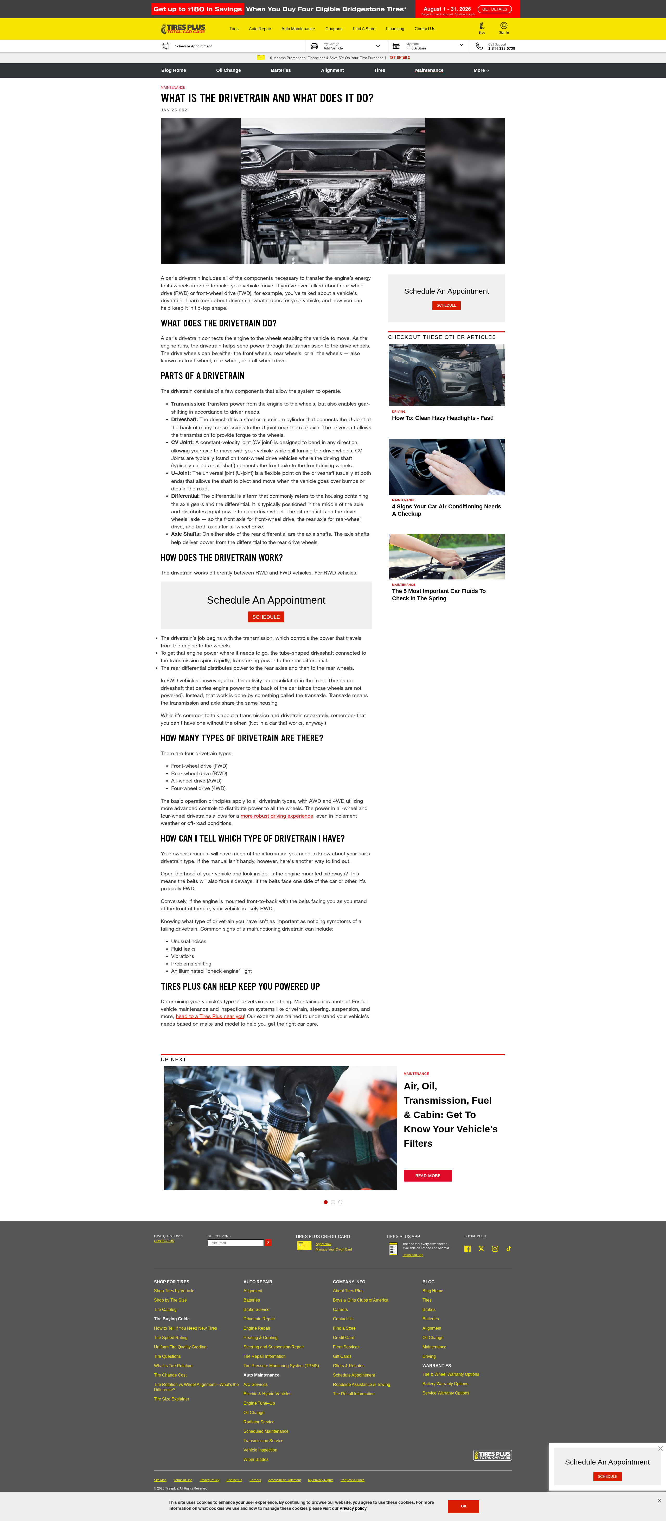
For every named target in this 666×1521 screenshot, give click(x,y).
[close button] (659, 1500)
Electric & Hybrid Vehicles (267, 1394)
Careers (340, 1309)
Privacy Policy (209, 1480)
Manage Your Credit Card (334, 1249)
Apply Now (323, 1244)
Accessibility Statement (284, 1480)
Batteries (281, 70)
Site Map (160, 1480)
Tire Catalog (165, 1309)
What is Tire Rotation (173, 1366)
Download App (412, 1255)
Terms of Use (183, 1480)
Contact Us (343, 1319)
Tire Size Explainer (171, 1399)
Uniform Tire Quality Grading (180, 1347)
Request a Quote (352, 1480)
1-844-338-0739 (501, 48)
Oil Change (228, 70)
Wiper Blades (256, 1459)
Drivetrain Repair (259, 1319)
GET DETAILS (400, 58)
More (479, 70)
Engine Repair (257, 1328)
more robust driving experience (277, 816)
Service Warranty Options (445, 1393)
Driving (429, 1356)
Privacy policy (353, 1509)
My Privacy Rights (320, 1480)
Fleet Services (346, 1347)
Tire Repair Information (265, 1356)
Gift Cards (342, 1356)
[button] (234, 28)
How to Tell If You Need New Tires (185, 1328)
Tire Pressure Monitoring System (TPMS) (281, 1366)
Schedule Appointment (354, 1375)
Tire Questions (167, 1356)
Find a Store (344, 1328)
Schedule (266, 617)
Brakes (429, 1309)
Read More (427, 1175)
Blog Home (173, 70)
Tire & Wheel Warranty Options (450, 1374)
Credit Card (343, 1337)
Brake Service (257, 1309)
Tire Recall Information (354, 1394)
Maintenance (429, 70)
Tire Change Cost (170, 1375)
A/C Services (256, 1384)
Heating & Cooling (261, 1337)
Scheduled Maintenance (266, 1431)
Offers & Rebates (348, 1366)
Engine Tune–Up (259, 1403)
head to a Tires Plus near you (210, 1016)
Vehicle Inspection (260, 1450)
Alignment (332, 70)
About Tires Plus (348, 1291)
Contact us (164, 1241)
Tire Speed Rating (171, 1337)
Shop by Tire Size (170, 1300)
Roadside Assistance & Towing (361, 1384)
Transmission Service (263, 1440)
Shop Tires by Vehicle (174, 1291)
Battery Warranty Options (445, 1383)
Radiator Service (259, 1422)
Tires (379, 70)
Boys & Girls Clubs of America (360, 1300)
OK (463, 1507)
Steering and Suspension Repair (274, 1347)
